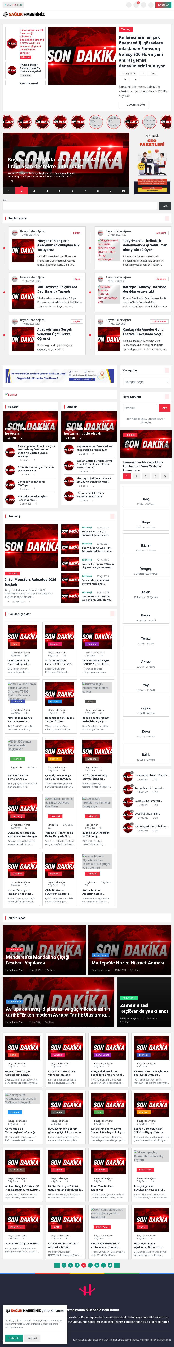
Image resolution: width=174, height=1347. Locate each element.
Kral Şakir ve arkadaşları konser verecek (32, 498)
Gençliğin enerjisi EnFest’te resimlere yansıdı (63, 166)
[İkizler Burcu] (146, 544)
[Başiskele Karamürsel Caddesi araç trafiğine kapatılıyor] (146, 802)
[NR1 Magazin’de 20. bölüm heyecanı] (146, 828)
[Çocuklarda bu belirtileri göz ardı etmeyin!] (66, 1232)
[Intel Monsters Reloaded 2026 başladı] (31, 567)
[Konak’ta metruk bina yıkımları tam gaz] (66, 1060)
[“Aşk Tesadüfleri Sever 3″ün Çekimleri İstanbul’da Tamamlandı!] (42, 122)
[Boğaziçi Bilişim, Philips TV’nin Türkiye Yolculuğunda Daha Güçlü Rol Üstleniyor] (60, 706)
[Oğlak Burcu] (146, 706)
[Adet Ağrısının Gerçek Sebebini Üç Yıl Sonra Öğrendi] (23, 350)
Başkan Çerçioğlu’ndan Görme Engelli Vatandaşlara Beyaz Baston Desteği (95, 464)
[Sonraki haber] (126, 144)
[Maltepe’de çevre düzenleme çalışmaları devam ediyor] (24, 122)
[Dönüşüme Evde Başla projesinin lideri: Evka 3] (60, 122)
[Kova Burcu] (146, 729)
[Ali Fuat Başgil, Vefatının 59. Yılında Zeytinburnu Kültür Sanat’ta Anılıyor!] (23, 1175)
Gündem (161, 278)
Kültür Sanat (159, 321)
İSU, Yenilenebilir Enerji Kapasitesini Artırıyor (90, 494)
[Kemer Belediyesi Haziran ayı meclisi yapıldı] (22, 879)
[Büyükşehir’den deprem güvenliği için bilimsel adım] (66, 1117)
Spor (77, 278)
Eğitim (76, 232)
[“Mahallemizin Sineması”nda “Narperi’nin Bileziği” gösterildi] (149, 122)
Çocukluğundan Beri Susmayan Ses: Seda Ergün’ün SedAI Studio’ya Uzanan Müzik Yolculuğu (36, 451)
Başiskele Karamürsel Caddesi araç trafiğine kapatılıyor (95, 448)
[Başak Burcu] (146, 613)
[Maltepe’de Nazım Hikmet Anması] (130, 962)
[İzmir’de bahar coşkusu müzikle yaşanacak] (78, 122)
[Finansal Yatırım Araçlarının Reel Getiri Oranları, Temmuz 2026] (151, 1060)
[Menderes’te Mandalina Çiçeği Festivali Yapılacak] (44, 959)
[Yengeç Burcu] (146, 567)
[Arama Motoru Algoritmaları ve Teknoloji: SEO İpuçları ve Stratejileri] (97, 879)
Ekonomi (161, 232)
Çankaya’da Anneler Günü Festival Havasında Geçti (143, 331)
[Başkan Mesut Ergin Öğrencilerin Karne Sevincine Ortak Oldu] (23, 1060)
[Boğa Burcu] (146, 520)
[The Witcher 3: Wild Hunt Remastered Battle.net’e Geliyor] (70, 547)
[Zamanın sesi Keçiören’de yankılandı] (144, 1009)
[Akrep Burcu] (146, 660)
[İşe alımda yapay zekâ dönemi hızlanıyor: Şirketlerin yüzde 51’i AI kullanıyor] (70, 580)
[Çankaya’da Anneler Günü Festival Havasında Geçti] (109, 350)
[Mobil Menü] (168, 14)
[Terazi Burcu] (146, 636)
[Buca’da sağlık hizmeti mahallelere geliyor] (97, 706)
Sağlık (76, 321)
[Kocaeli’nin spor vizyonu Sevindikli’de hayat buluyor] (108, 1117)
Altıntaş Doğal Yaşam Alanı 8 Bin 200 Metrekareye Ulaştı (94, 480)
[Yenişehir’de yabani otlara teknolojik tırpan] (131, 122)
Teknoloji (126, 29)
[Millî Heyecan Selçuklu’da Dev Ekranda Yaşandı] (23, 307)
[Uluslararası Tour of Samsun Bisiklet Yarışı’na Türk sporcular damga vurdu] (146, 777)
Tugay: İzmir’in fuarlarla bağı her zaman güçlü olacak (86, 431)
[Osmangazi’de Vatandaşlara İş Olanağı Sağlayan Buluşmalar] (23, 1117)
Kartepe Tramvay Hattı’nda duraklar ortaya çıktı (144, 289)
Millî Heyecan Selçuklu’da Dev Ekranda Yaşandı (57, 289)
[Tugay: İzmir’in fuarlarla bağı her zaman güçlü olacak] (146, 790)
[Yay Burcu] (146, 683)
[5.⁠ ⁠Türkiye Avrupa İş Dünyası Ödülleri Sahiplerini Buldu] (97, 764)
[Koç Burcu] (146, 497)
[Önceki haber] (6, 144)
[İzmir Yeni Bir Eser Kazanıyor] (108, 1175)
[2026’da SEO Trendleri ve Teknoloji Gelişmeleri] (114, 122)
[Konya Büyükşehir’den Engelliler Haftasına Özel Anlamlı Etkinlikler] (108, 1060)
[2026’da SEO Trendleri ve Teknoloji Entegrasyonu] (97, 821)
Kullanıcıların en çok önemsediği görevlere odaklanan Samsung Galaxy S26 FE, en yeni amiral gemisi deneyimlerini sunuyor (142, 51)
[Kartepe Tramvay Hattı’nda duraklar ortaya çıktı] (109, 302)
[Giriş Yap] (151, 5)
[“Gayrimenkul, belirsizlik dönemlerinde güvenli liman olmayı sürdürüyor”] (109, 259)
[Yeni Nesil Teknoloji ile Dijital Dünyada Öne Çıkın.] (60, 821)
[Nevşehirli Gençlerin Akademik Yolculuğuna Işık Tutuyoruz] (23, 261)
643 (110, 1265)
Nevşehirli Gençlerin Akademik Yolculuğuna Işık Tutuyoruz (58, 245)
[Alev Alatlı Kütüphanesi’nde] (23, 1232)
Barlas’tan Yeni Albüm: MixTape (31, 483)
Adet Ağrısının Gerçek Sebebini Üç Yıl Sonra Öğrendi (54, 333)
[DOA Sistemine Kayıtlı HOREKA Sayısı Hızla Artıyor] (97, 649)
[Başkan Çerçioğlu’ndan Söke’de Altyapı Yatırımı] (151, 1117)
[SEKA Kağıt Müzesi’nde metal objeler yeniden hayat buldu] (108, 1232)
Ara (4, 200)
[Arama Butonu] (143, 5)
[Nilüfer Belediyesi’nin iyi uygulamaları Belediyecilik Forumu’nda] (66, 1175)
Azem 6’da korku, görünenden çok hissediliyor (36, 468)
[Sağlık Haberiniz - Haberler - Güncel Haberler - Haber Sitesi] (24, 14)
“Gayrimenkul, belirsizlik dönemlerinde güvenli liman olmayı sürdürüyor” (145, 245)
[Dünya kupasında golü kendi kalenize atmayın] (22, 821)
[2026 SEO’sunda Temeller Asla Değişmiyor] (22, 764)
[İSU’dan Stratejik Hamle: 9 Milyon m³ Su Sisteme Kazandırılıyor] (60, 649)
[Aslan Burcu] (146, 590)
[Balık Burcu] (146, 753)
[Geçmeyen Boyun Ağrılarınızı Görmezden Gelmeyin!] (151, 1232)
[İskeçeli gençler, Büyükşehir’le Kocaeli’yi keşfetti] (151, 1175)
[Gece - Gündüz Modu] (129, 6)
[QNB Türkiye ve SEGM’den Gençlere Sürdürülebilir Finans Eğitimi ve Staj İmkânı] (60, 879)
